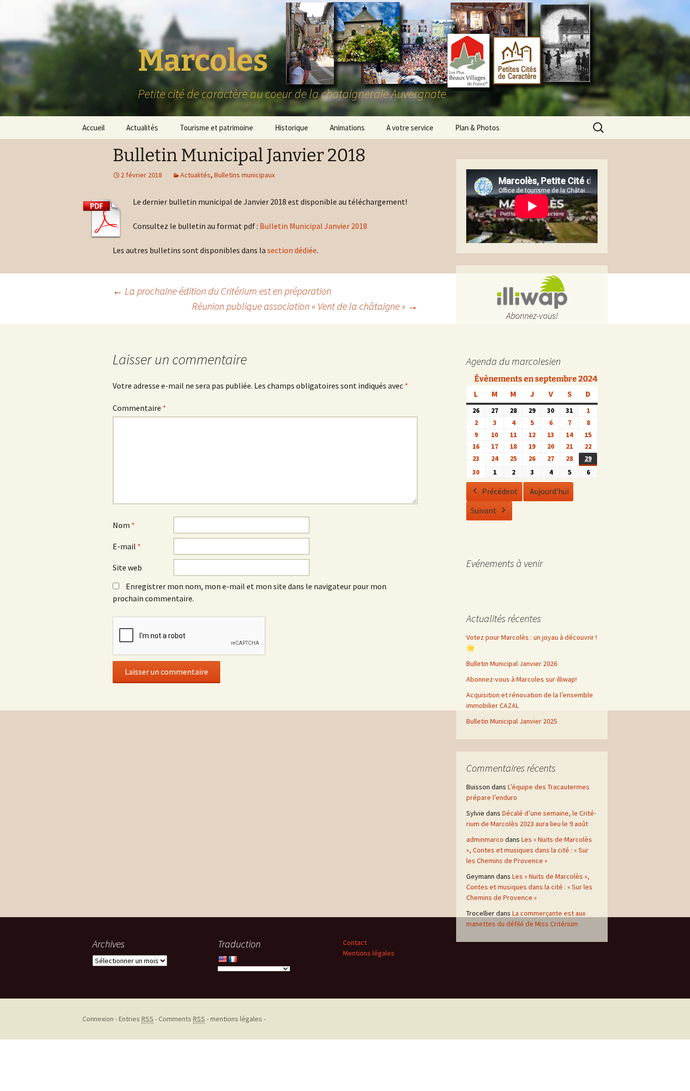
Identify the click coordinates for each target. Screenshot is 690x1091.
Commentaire (139, 408)
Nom (124, 525)
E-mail (127, 546)
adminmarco (485, 839)
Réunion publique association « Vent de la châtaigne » (305, 306)
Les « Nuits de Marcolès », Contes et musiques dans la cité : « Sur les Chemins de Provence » (529, 850)
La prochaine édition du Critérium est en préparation (222, 290)
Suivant (484, 510)
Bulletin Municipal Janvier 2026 (511, 663)
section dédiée (292, 250)
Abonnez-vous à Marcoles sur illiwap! (521, 679)
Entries (136, 1018)
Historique (291, 127)
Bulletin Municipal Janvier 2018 (313, 226)
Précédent (500, 491)
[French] (232, 959)
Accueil (93, 127)
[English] (222, 959)
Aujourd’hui (549, 491)
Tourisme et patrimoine (216, 127)
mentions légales (236, 1018)
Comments (182, 1018)
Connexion (98, 1018)
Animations (347, 127)
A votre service (409, 127)
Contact (355, 942)
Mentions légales (369, 953)
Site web (127, 567)
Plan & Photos (477, 127)
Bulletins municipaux (244, 174)
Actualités (142, 127)
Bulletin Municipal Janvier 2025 (511, 721)
